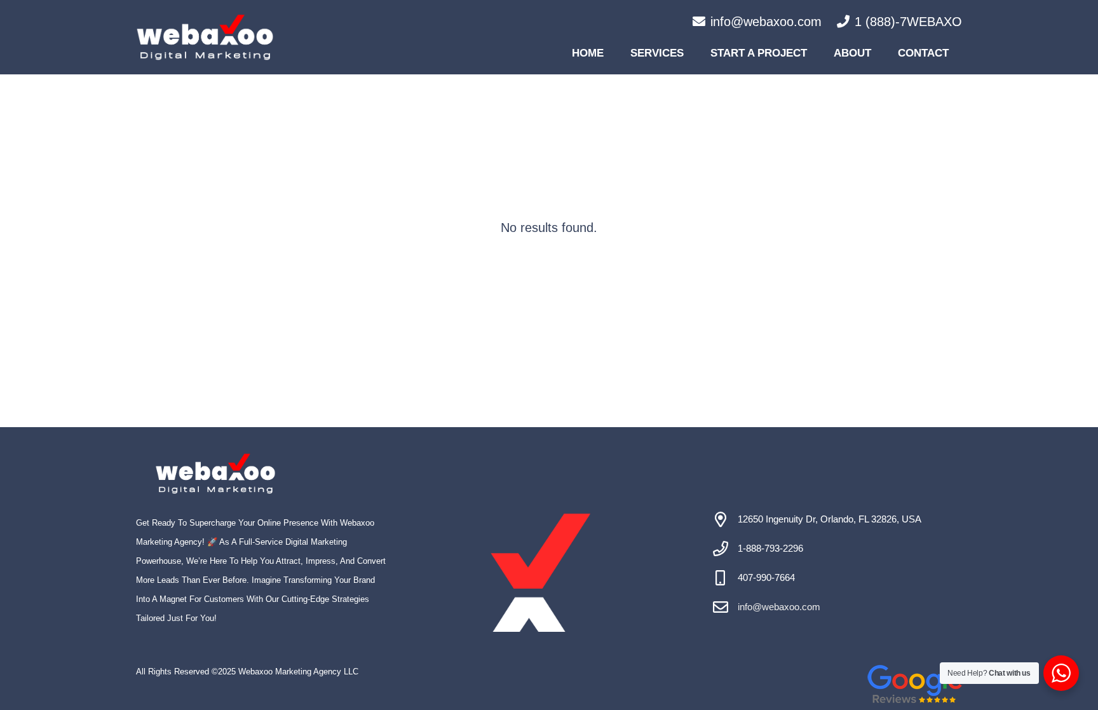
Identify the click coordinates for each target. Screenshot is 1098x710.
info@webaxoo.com (779, 606)
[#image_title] (205, 37)
